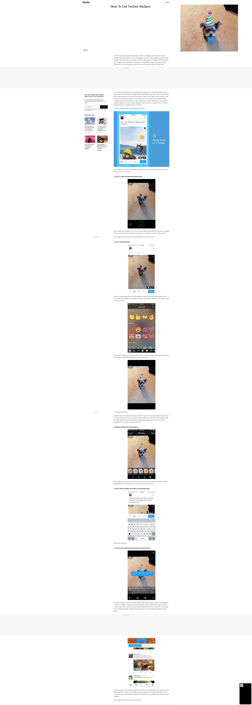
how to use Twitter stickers (159, 62)
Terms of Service (104, 109)
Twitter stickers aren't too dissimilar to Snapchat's (136, 92)
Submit (104, 106)
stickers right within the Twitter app (143, 94)
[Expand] (241, 684)
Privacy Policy (88, 110)
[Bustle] (86, 2)
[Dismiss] (250, 684)
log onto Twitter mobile (141, 692)
